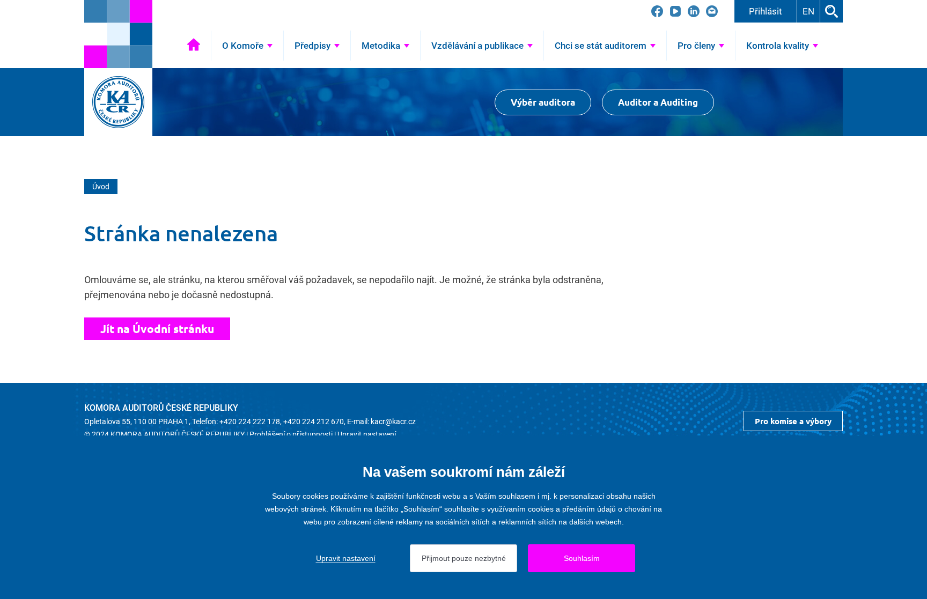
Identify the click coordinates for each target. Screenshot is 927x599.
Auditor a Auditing (658, 102)
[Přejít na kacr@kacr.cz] (712, 11)
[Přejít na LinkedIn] (694, 11)
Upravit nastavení (366, 434)
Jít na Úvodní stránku (157, 328)
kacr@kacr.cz (393, 421)
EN (808, 11)
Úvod (193, 46)
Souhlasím (582, 558)
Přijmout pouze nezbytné (464, 558)
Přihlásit (765, 11)
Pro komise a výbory (793, 421)
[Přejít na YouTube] (675, 11)
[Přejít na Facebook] (657, 11)
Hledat (831, 11)
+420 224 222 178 (249, 421)
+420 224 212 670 (313, 421)
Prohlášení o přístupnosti (291, 434)
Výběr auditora (543, 102)
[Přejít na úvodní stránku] (118, 34)
